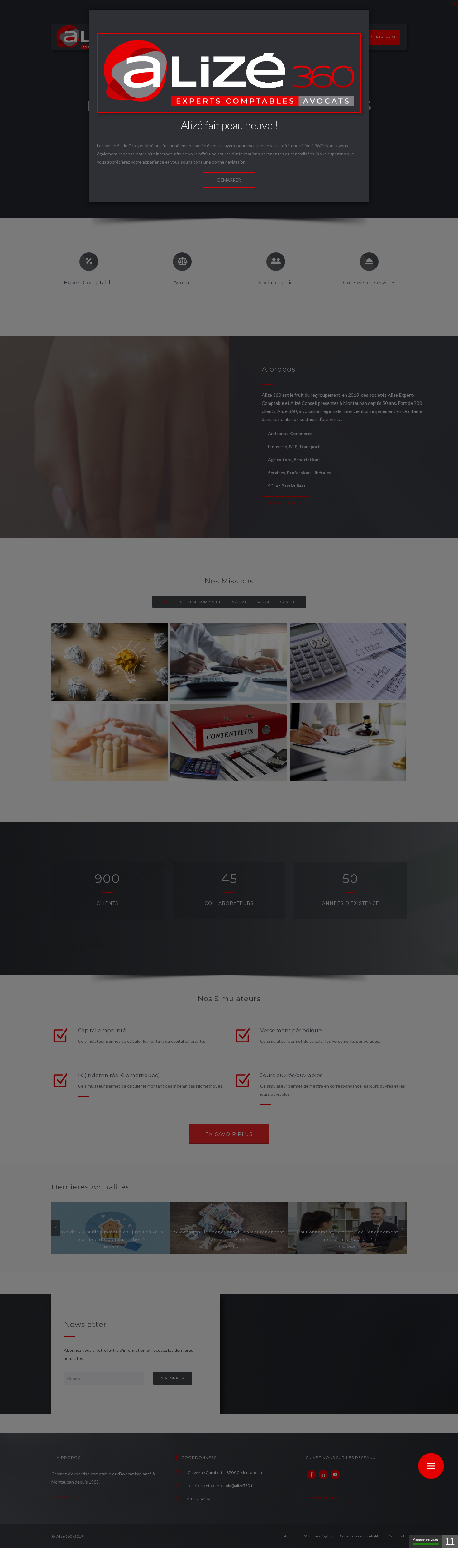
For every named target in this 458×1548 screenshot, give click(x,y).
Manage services (426, 1539)
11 (450, 1541)
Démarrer (229, 180)
